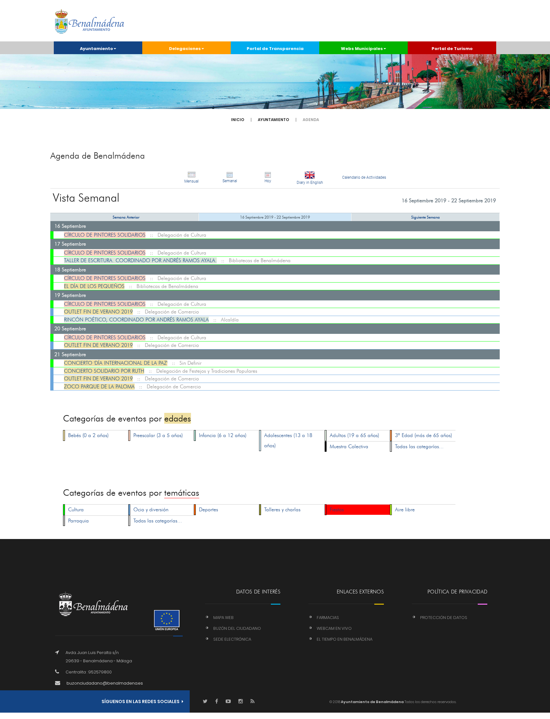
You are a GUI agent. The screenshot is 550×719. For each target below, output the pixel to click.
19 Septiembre (70, 295)
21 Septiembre (70, 354)
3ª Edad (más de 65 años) (423, 435)
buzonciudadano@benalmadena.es (105, 683)
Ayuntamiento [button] (96, 49)
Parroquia (78, 521)
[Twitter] (205, 702)
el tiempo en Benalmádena (344, 639)
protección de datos (443, 618)
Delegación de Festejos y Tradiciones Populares (206, 371)
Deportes (208, 510)
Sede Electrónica (232, 639)
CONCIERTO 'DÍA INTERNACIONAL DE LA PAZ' (115, 363)
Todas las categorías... (419, 446)
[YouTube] (228, 702)
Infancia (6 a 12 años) (222, 435)
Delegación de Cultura (182, 235)
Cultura (76, 510)
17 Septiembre (70, 244)
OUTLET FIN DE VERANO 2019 (98, 312)
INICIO (237, 119)
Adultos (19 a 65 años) (354, 435)
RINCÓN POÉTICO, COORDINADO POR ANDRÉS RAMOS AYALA (136, 320)
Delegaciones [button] (185, 49)
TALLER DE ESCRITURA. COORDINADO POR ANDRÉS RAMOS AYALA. (140, 260)
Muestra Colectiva (349, 446)
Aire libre (405, 510)
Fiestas (337, 510)
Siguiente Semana (425, 217)
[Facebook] (216, 702)
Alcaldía (230, 320)
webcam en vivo (334, 628)
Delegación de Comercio (172, 312)
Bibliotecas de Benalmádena (260, 260)
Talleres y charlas (282, 510)
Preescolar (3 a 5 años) (158, 435)
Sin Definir (190, 363)
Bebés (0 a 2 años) (88, 435)
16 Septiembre (70, 226)
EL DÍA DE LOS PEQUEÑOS (94, 286)
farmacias (328, 618)
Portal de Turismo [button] (452, 49)
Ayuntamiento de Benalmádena (372, 701)
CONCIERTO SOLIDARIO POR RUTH (104, 371)
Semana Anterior (126, 217)
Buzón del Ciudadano (237, 628)
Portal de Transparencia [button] (275, 49)
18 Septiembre (70, 270)
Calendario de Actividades (364, 177)
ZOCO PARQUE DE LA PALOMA (99, 387)
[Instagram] (240, 702)
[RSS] (252, 702)
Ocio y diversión (150, 510)
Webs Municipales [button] (362, 49)
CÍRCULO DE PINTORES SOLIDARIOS (104, 235)
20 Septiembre (70, 329)
